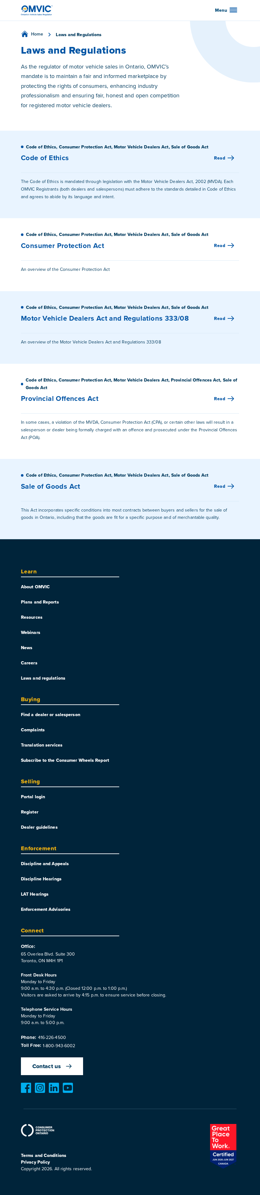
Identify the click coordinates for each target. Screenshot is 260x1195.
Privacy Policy (35, 1162)
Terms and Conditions (43, 1155)
